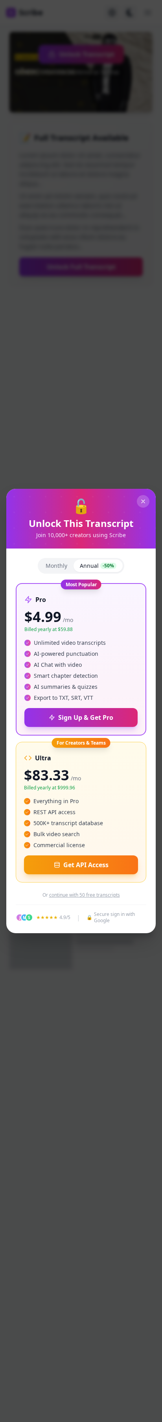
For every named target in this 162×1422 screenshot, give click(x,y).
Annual (97, 565)
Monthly (56, 565)
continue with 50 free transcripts (84, 895)
